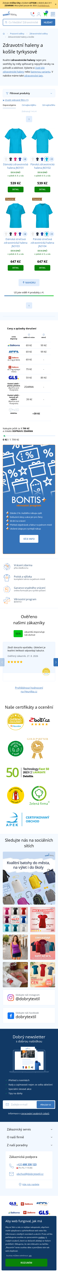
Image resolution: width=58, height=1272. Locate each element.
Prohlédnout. (43, 5)
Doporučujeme (9, 105)
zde (30, 1255)
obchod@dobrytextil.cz (30, 1174)
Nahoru (30, 282)
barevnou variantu (40, 71)
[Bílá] (6, 159)
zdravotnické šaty (33, 75)
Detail (15, 189)
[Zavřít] (55, 4)
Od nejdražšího (48, 105)
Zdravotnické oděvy (39, 33)
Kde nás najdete (30, 1184)
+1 (52, 159)
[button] (56, 662)
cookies (41, 1237)
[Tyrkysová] (47, 159)
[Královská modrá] (20, 159)
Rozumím (26, 1262)
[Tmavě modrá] (11, 159)
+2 (25, 159)
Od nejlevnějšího (29, 105)
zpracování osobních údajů (35, 1113)
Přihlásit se (45, 1105)
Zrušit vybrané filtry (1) (16, 99)
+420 (27, 1164)
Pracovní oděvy (17, 33)
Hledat (48, 22)
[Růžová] (15, 159)
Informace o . (29, 1113)
